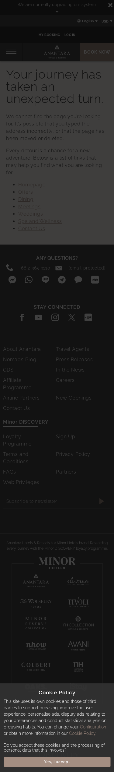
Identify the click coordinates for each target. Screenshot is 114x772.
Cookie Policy (82, 733)
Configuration (93, 726)
